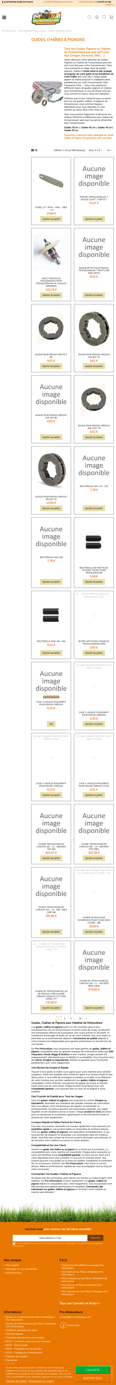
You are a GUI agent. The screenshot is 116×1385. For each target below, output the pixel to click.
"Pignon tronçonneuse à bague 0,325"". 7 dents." (94, 198)
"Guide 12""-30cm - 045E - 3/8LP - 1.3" (51, 208)
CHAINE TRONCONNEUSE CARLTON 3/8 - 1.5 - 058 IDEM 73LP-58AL (93, 847)
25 (80, 1018)
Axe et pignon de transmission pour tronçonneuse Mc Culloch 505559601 (51, 282)
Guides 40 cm (88, 127)
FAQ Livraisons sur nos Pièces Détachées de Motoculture (84, 1280)
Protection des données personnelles (25, 1337)
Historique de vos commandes (21, 1269)
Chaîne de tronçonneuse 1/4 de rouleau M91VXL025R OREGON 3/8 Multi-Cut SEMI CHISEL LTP (51, 995)
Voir (51, 723)
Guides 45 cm (105, 127)
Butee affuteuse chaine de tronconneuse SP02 (94, 642)
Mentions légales (14, 1334)
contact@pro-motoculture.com (75, 1317)
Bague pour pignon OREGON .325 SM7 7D (94, 356)
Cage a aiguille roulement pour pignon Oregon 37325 (94, 784)
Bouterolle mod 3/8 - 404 (51, 641)
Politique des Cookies (17, 1356)
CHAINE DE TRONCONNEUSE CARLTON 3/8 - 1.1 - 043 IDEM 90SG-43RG (93, 983)
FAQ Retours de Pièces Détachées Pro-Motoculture (81, 1286)
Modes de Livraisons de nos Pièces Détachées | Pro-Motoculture (30, 1318)
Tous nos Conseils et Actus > (80, 1303)
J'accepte (93, 1370)
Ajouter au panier (51, 218)
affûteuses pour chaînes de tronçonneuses (88, 119)
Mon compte (12, 1265)
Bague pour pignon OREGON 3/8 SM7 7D (51, 498)
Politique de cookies (16, 1381)
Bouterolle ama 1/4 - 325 (94, 486)
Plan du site (12, 1360)
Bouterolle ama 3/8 (51, 557)
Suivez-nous (73, 1325)
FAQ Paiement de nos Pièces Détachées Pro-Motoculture (84, 1293)
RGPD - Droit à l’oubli (17, 1345)
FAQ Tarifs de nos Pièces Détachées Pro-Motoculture (82, 1273)
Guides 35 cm (71, 127)
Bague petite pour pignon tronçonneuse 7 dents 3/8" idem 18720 (93, 271)
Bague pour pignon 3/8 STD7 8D (51, 356)
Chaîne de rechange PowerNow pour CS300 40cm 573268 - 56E (94, 920)
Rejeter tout (92, 1378)
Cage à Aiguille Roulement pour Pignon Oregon (51, 703)
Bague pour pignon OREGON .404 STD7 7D (94, 427)
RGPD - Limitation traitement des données (28, 1341)
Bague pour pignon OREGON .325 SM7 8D (51, 416)
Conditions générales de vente (21, 1330)
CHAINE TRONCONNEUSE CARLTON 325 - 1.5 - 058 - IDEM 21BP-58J (51, 910)
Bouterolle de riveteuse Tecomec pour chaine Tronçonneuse (94, 570)
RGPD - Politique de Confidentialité (24, 1352)
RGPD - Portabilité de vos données (24, 1348)
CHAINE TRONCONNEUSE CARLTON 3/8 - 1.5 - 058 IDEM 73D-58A (51, 847)
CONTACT (109, 5)
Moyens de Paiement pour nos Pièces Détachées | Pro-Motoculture (31, 1325)
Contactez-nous (14, 1272)
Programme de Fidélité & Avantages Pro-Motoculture (82, 1267)
